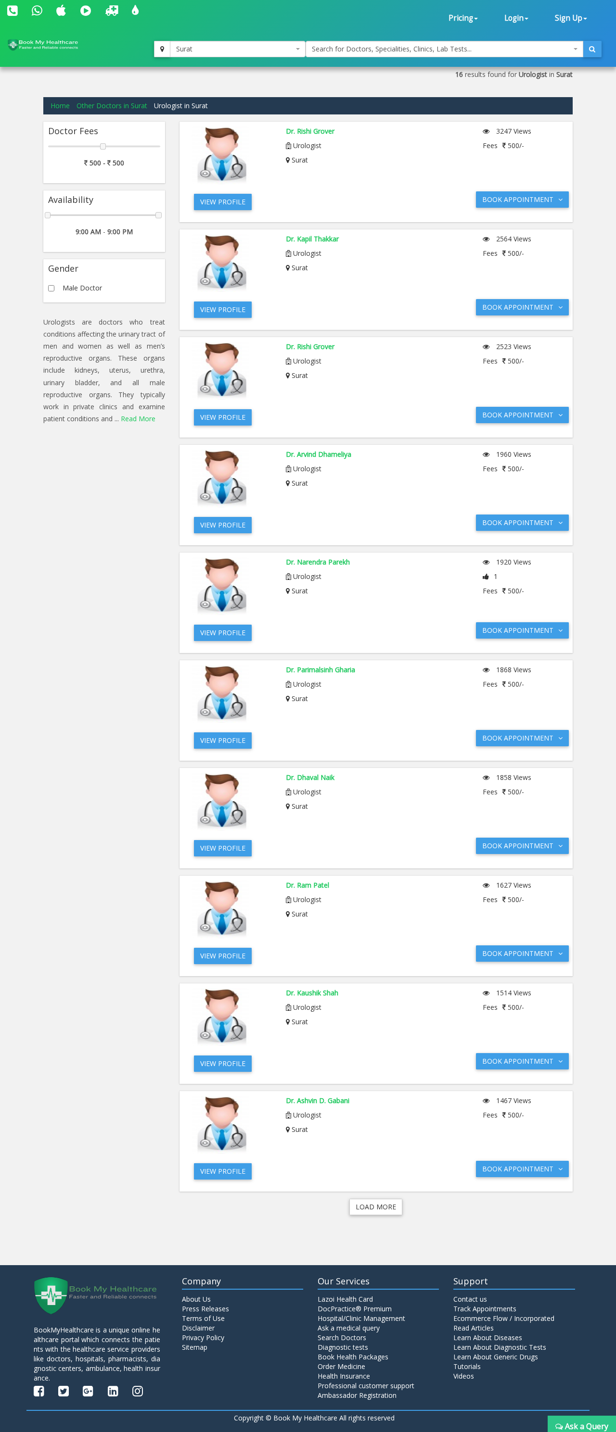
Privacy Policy (203, 1337)
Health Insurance (344, 1376)
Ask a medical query (349, 1327)
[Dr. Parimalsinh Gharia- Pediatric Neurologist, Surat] (232, 694)
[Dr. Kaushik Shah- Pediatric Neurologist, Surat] (232, 1017)
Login (514, 18)
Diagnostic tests (343, 1347)
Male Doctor (82, 287)
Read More (138, 418)
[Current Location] (162, 49)
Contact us (470, 1299)
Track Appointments (484, 1308)
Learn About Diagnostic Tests (499, 1347)
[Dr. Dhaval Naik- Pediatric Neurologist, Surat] (232, 801)
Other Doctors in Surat (112, 105)
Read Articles (473, 1327)
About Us (196, 1299)
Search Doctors (342, 1337)
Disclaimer (198, 1327)
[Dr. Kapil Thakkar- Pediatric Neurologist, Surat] (232, 263)
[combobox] (238, 49)
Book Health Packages (353, 1356)
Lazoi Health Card (345, 1299)
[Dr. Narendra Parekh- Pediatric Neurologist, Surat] (232, 586)
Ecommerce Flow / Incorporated (503, 1318)
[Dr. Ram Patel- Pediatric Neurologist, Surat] (232, 909)
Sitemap (194, 1347)
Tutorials (467, 1366)
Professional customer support (366, 1385)
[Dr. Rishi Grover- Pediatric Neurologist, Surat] (232, 155)
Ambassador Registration (357, 1395)
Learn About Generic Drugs (495, 1356)
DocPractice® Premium (355, 1308)
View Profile (222, 201)
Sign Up (568, 18)
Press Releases (205, 1308)
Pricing (461, 18)
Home (60, 105)
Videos (463, 1376)
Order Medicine (341, 1366)
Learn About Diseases (487, 1337)
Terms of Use (203, 1318)
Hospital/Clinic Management (361, 1318)
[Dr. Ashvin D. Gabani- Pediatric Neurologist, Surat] (232, 1125)
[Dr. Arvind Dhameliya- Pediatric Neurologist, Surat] (232, 478)
